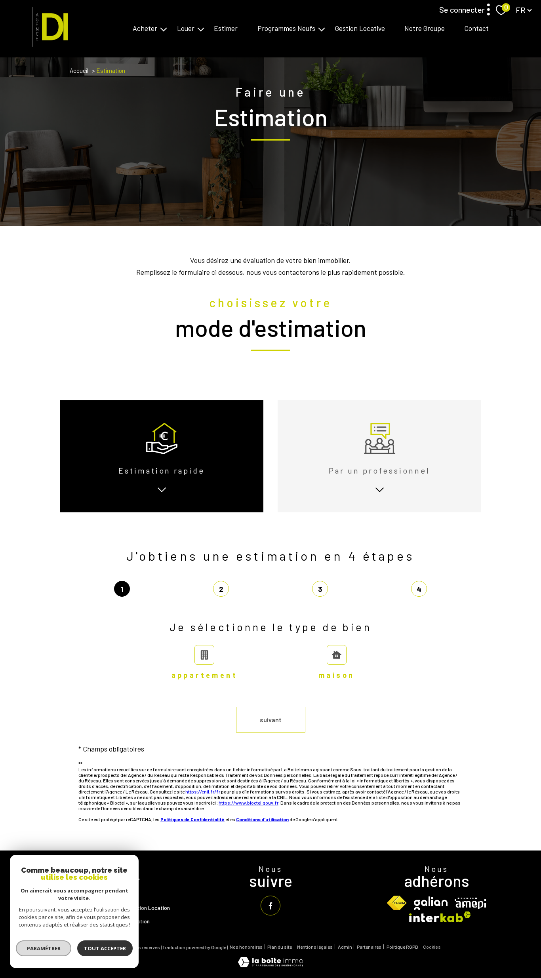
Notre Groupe (424, 28)
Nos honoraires (246, 946)
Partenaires (369, 946)
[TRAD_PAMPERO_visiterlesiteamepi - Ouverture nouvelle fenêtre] (470, 903)
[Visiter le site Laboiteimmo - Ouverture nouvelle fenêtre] (270, 964)
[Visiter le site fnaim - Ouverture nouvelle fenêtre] (397, 903)
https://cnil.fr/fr (202, 791)
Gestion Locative (360, 28)
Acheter (145, 28)
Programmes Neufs (286, 28)
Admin (345, 946)
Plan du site (279, 946)
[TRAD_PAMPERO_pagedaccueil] (48, 44)
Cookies (432, 946)
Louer (185, 28)
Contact (477, 28)
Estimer (226, 28)
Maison (336, 675)
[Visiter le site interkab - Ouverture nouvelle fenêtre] (440, 916)
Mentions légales (315, 946)
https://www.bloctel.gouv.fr (248, 802)
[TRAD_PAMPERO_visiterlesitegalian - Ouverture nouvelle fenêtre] (431, 903)
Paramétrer (44, 948)
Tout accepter (105, 948)
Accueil (79, 70)
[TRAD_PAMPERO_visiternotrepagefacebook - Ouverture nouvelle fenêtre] (270, 905)
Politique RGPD (402, 946)
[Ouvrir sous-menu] (163, 28)
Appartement (204, 675)
